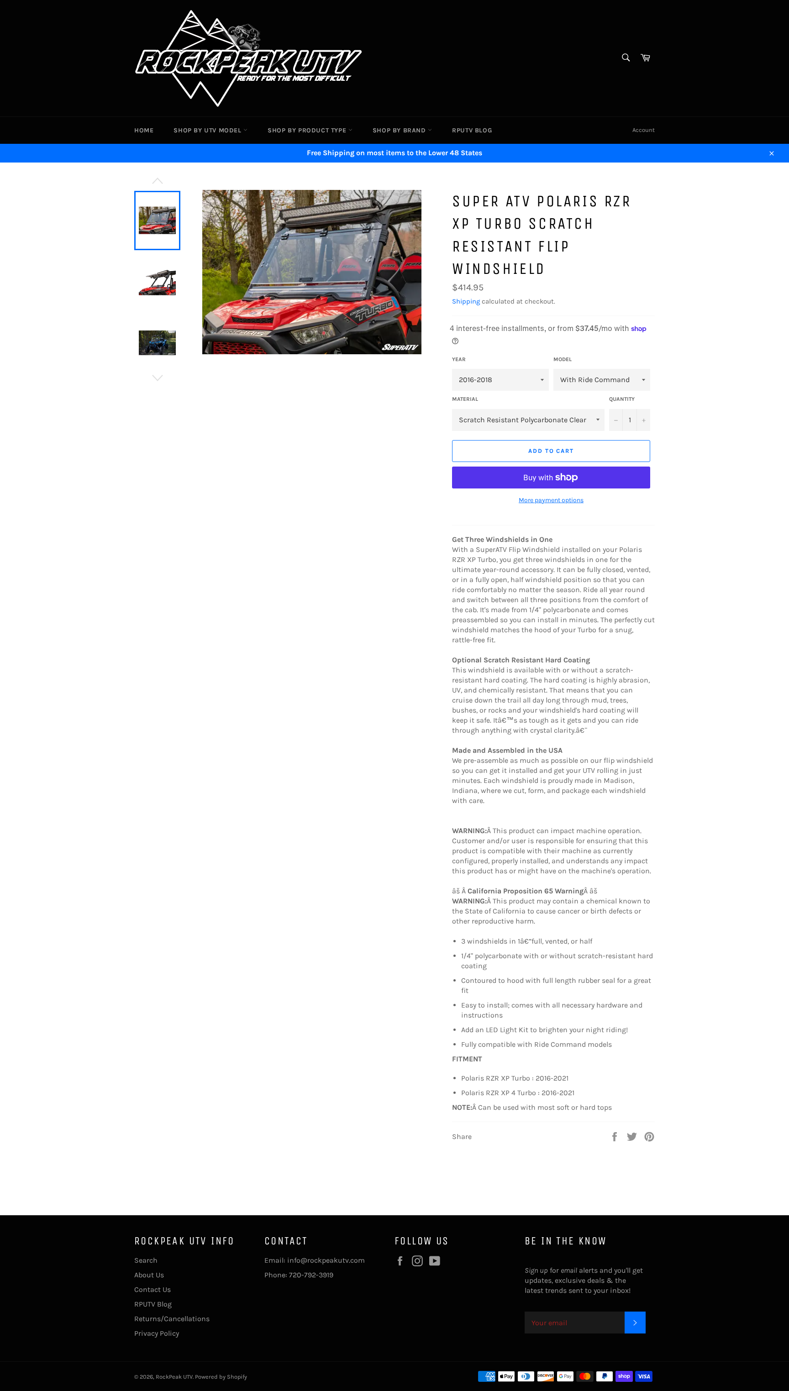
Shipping (466, 301)
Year (459, 359)
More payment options (551, 500)
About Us (149, 1274)
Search (146, 1260)
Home (143, 130)
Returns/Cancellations (172, 1318)
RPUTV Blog (472, 130)
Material (465, 399)
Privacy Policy (156, 1333)
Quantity (622, 399)
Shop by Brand (400, 130)
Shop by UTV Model (208, 130)
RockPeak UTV (174, 1376)
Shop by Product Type (308, 130)
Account (643, 129)
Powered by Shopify (221, 1376)
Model (562, 359)
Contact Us (152, 1289)
